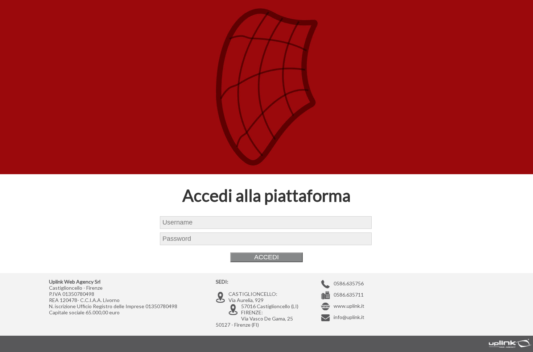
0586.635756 (349, 283)
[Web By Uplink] (507, 342)
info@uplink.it (349, 317)
